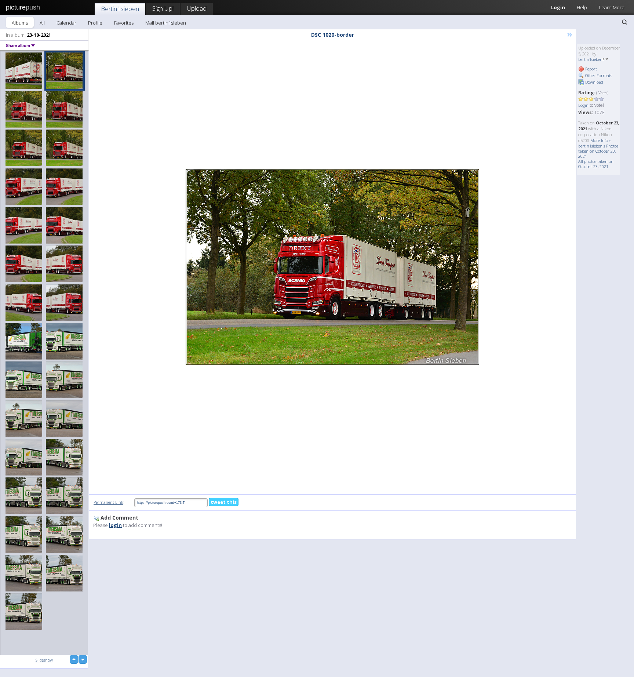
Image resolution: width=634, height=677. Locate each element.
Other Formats (598, 75)
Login (558, 7)
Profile (95, 22)
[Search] (624, 22)
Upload (197, 8)
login (115, 525)
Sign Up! (163, 8)
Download (593, 82)
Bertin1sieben (120, 8)
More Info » (600, 140)
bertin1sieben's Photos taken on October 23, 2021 (598, 151)
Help (582, 7)
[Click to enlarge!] (332, 267)
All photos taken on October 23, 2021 (595, 164)
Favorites (124, 22)
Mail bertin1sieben (165, 22)
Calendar (66, 22)
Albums (20, 22)
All (42, 22)
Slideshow (44, 660)
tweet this (224, 502)
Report (590, 69)
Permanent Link (108, 502)
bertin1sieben (590, 59)
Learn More (611, 7)
